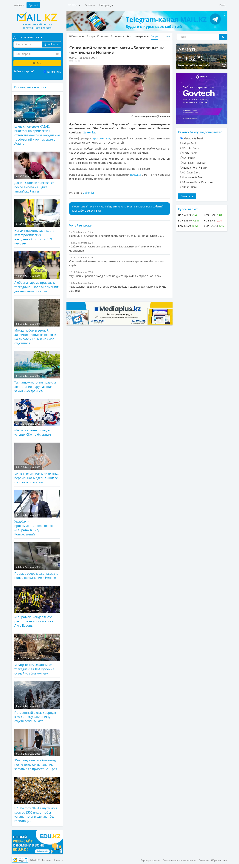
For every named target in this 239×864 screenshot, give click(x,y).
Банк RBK (189, 158)
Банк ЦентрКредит (195, 162)
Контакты (58, 860)
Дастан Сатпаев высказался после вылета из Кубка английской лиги (34, 184)
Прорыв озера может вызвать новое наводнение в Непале (36, 572)
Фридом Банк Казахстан (198, 182)
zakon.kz (88, 192)
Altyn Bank (190, 143)
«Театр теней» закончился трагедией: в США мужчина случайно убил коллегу (34, 666)
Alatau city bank (193, 138)
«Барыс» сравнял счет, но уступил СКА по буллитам (33, 429)
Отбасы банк (191, 172)
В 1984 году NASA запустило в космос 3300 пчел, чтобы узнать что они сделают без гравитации (35, 811)
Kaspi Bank (190, 187)
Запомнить (54, 71)
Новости (72, 5)
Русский (33, 5)
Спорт (154, 36)
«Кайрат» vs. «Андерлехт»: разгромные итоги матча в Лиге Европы (33, 618)
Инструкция (106, 5)
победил (135, 174)
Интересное (141, 36)
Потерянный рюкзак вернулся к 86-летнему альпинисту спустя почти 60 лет (36, 713)
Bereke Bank (191, 148)
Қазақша (19, 5)
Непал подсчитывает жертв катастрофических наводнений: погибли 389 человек (34, 234)
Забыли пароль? (23, 71)
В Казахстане (76, 36)
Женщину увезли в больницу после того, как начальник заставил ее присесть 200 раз (35, 761)
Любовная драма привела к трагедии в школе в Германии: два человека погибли (36, 284)
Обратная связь (219, 860)
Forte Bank (190, 153)
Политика (102, 36)
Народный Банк (193, 177)
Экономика (117, 36)
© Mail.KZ (35, 860)
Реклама (90, 5)
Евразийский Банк (195, 167)
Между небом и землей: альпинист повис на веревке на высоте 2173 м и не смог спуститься (35, 333)
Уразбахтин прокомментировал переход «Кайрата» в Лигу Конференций (35, 524)
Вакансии (204, 860)
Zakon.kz (89, 132)
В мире (91, 36)
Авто (129, 36)
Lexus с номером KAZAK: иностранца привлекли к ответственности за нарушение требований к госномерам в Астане (37, 132)
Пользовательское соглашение (179, 860)
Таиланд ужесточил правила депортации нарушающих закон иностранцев (35, 383)
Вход (222, 5)
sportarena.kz (101, 138)
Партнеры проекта (150, 860)
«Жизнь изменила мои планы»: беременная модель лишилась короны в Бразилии (37, 475)
